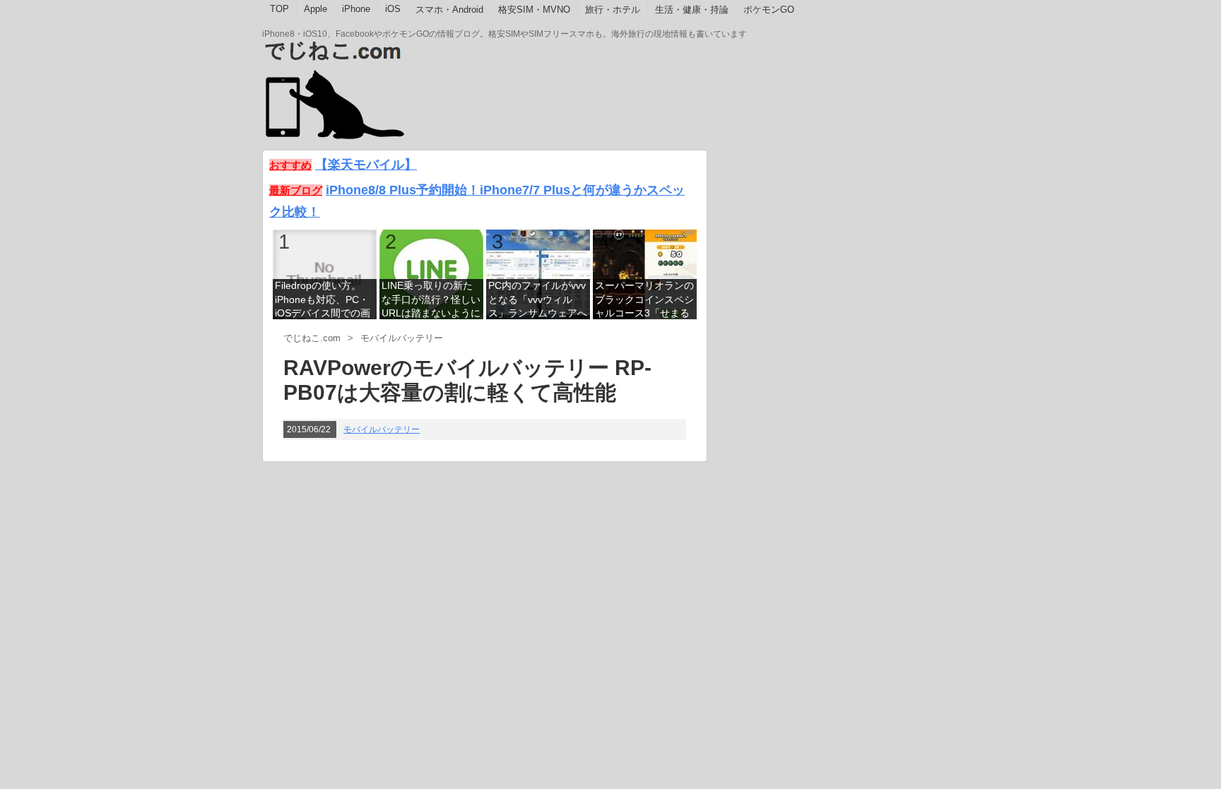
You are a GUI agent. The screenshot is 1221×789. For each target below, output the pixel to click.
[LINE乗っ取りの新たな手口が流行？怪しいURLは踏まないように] (431, 274)
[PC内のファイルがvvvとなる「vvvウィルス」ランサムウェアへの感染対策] (538, 274)
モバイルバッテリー (381, 429)
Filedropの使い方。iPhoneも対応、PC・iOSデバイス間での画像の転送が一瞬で (322, 300)
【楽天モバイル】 (366, 164)
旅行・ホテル (612, 9)
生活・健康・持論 (692, 9)
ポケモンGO (768, 9)
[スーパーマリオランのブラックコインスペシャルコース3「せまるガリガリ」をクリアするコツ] (645, 274)
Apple (315, 9)
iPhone (356, 9)
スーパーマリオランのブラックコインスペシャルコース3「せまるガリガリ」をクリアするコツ (644, 300)
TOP (279, 9)
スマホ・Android (449, 9)
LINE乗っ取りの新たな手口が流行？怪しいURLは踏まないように (431, 299)
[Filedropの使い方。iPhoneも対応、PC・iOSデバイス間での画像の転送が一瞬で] (325, 274)
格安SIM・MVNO (534, 9)
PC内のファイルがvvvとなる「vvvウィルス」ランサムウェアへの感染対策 (537, 300)
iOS (393, 9)
